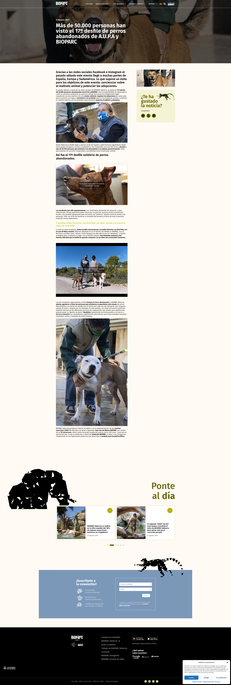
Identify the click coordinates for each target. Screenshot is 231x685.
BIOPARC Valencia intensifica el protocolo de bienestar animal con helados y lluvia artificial (159, 529)
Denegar (206, 677)
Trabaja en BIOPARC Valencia (114, 648)
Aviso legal (217, 681)
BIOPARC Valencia (109, 641)
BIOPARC (152, 4)
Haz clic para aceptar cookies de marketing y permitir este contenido (91, 185)
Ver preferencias (221, 677)
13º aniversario (65, 432)
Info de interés (118, 4)
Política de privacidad (208, 681)
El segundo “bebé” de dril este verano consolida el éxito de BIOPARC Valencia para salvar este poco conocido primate (98, 528)
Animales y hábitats (136, 4)
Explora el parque (102, 4)
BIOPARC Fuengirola (110, 655)
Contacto (105, 652)
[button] (227, 662)
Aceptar (191, 677)
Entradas (89, 4)
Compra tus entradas (110, 637)
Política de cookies (197, 681)
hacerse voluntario (63, 314)
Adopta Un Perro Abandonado (98, 302)
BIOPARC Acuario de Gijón (112, 659)
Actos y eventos (108, 644)
